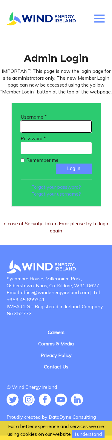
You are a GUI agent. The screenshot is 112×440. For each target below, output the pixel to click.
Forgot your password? (56, 187)
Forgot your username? (56, 194)
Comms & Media (56, 344)
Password (33, 138)
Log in (73, 168)
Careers (56, 332)
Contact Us (56, 367)
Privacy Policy (56, 355)
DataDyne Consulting (72, 417)
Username (34, 117)
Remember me (42, 160)
